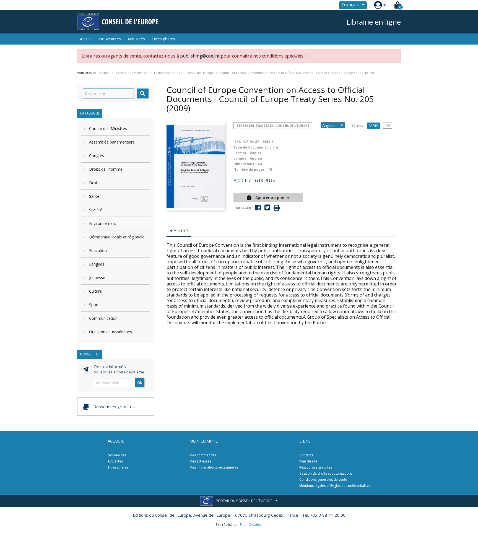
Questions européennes (110, 331)
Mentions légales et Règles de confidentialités (334, 485)
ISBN (237, 141)
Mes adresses (200, 461)
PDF (388, 125)
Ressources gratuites (315, 467)
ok (139, 382)
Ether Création (251, 524)
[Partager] (258, 207)
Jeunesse (97, 277)
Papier (373, 125)
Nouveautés (110, 38)
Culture (95, 291)
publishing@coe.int (200, 56)
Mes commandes (202, 455)
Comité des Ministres (108, 128)
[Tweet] (267, 207)
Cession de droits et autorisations (325, 473)
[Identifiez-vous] (378, 5)
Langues (96, 264)
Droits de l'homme (106, 169)
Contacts (306, 455)
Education (98, 250)
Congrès (96, 155)
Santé (94, 196)
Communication (103, 318)
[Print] (277, 208)
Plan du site (308, 461)
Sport (94, 304)
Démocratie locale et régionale (116, 237)
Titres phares (163, 38)
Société (95, 209)
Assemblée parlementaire (112, 142)
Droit (93, 182)
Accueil (86, 38)
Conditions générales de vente (323, 479)
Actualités (136, 38)
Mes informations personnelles (213, 467)
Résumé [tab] (178, 230)
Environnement (102, 223)
